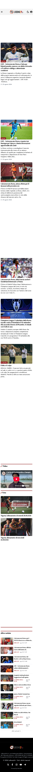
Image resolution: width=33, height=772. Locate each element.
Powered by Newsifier (16, 768)
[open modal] (31, 12)
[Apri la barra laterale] (2, 12)
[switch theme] (28, 12)
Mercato (3, 61)
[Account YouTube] (21, 765)
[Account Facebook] (12, 765)
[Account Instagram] (16, 765)
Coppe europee (5, 317)
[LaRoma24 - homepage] (16, 12)
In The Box (4, 362)
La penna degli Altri (18, 680)
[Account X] (8, 765)
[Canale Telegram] (25, 765)
